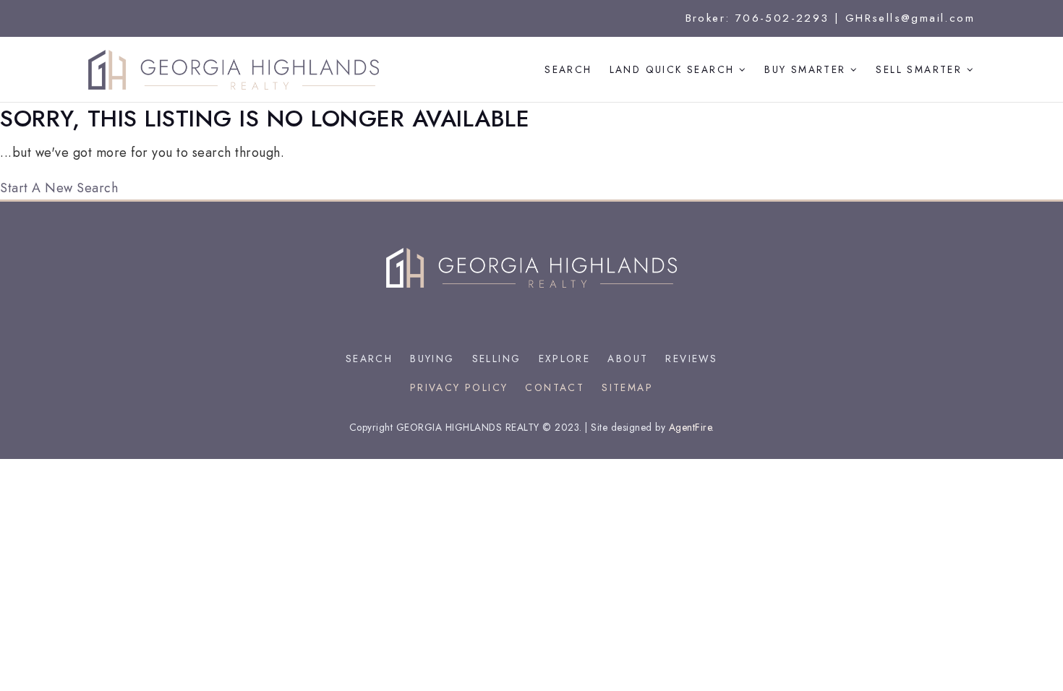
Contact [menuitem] (554, 387)
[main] (531, 151)
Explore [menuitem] (565, 358)
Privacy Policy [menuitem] (459, 387)
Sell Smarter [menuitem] (921, 69)
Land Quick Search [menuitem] (674, 69)
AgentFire (690, 427)
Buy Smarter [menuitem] (807, 69)
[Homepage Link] (233, 68)
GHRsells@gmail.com (910, 18)
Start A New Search (59, 188)
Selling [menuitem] (496, 358)
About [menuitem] (627, 358)
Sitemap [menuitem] (627, 387)
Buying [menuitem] (432, 358)
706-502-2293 (782, 18)
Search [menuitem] (568, 69)
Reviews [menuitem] (691, 358)
